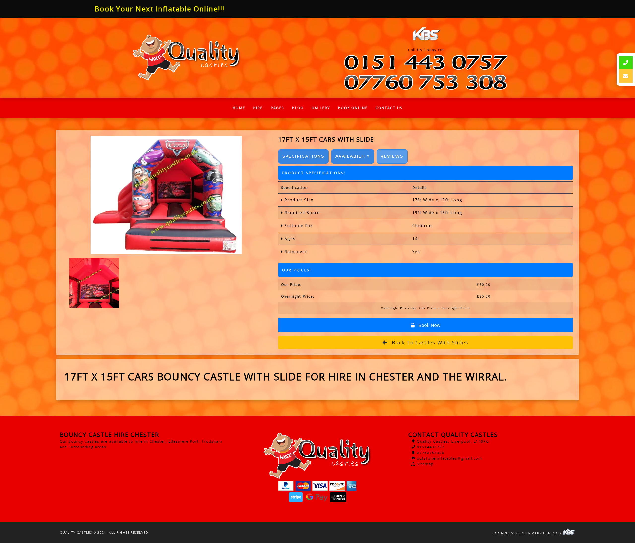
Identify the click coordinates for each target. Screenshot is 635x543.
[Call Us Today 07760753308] (426, 82)
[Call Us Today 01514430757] (426, 62)
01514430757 (430, 447)
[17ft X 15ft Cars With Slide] (166, 195)
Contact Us (389, 107)
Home (241, 109)
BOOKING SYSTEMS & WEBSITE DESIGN (528, 533)
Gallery (321, 107)
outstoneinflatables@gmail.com (449, 458)
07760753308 (430, 452)
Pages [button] (277, 107)
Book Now (428, 325)
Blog (298, 107)
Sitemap (425, 464)
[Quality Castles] (187, 58)
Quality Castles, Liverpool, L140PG (453, 441)
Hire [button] (258, 107)
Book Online (353, 107)
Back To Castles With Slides (429, 342)
